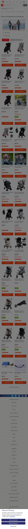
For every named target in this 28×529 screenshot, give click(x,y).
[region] (14, 519)
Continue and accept (13, 520)
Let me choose (13, 526)
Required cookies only (13, 523)
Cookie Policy (12, 516)
